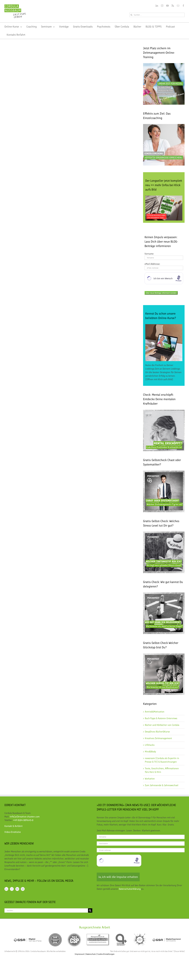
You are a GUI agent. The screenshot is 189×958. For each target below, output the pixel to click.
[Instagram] (12, 889)
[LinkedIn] (6, 889)
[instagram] (162, 5)
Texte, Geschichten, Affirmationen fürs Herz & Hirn (162, 770)
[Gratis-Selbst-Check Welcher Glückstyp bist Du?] (164, 655)
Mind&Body (150, 751)
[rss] (173, 5)
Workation (150, 778)
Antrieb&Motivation (154, 711)
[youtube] (167, 5)
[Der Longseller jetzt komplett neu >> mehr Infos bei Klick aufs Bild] (163, 208)
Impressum (79, 954)
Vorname (149, 253)
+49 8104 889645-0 (23, 820)
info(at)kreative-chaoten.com (25, 816)
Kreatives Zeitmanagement (158, 738)
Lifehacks (149, 745)
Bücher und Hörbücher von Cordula (162, 725)
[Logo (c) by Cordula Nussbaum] (15, 5)
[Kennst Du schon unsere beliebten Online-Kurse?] (163, 342)
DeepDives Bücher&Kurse (157, 731)
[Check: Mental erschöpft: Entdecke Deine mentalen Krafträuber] (164, 411)
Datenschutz (91, 954)
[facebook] (183, 5)
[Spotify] (23, 889)
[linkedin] (157, 5)
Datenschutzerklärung (130, 888)
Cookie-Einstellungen (105, 954)
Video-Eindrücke (12, 832)
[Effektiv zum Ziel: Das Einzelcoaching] (164, 145)
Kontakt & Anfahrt (13, 826)
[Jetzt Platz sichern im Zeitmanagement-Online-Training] (164, 84)
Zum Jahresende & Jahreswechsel (161, 785)
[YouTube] (17, 889)
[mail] (178, 5)
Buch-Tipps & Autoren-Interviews (161, 718)
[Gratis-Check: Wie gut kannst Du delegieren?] (164, 594)
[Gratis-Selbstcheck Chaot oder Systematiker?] (164, 491)
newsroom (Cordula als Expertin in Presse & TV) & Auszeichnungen (162, 760)
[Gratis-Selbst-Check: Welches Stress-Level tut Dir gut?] (164, 552)
